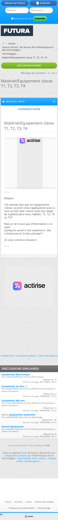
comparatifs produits (15, 455)
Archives (19, 501)
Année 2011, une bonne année (19, 355)
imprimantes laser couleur (31, 458)
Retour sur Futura (15, 3)
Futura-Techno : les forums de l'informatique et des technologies (27, 48)
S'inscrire (43, 3)
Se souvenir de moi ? (22, 18)
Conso (29, 501)
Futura (8, 501)
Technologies (9, 53)
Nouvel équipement (13, 426)
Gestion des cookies (44, 501)
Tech (24, 452)
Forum (11, 43)
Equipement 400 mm (13, 400)
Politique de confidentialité (21, 508)
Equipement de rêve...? (14, 386)
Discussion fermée (29, 65)
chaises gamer (32, 461)
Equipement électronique (16, 374)
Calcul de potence (48, 355)
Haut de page (43, 508)
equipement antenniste (22, 414)
